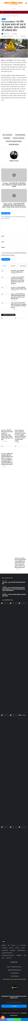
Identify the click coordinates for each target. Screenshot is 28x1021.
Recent (13, 266)
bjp (8, 945)
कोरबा (17, 15)
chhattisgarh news (14, 141)
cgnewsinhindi (5, 950)
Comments (23, 266)
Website (3, 247)
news (25, 955)
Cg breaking (20, 135)
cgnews (7, 138)
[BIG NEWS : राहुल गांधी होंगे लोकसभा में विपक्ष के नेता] (6, 272)
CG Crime (11, 947)
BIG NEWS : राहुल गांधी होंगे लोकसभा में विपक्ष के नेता (17, 271)
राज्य (10, 15)
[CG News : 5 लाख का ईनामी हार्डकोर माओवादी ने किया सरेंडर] (6, 289)
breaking (13, 945)
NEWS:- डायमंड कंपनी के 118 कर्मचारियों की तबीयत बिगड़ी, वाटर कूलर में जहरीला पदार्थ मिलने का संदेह (18, 296)
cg (17, 945)
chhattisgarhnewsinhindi (7, 952)
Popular (4, 266)
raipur (3, 957)
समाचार (7, 15)
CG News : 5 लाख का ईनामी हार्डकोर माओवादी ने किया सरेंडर (18, 288)
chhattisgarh (19, 138)
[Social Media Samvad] (14, 3)
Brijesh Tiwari (6, 33)
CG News (17, 947)
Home (3, 15)
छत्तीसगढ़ (13, 15)
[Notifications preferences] (3, 1018)
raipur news (14, 144)
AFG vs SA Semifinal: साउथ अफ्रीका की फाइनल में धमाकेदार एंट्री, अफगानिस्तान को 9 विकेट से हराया (18, 305)
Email (3, 241)
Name (3, 236)
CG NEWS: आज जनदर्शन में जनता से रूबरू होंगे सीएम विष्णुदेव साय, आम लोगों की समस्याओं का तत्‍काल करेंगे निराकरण (17, 280)
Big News (4, 945)
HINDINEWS (19, 955)
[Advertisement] (14, 117)
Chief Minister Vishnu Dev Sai (8, 955)
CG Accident (7, 135)
